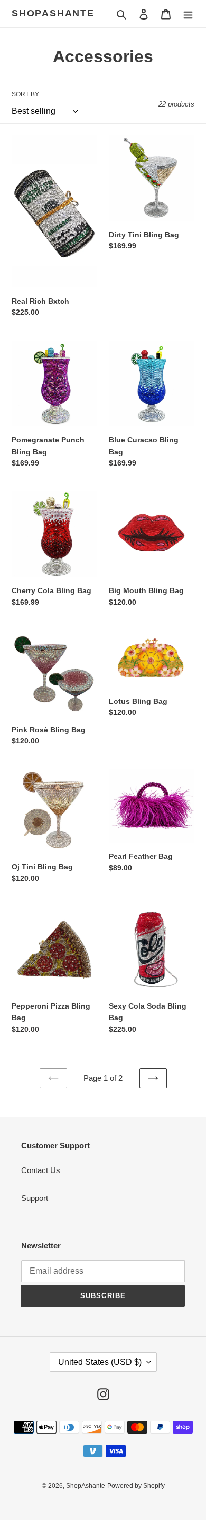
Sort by (25, 94)
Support (34, 1198)
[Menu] (188, 14)
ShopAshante (53, 13)
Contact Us (40, 1170)
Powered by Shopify (136, 1485)
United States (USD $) (100, 1362)
